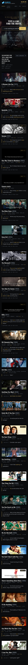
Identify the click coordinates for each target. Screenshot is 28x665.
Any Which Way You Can (12, 628)
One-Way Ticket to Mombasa (13, 160)
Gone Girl (7, 237)
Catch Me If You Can (10, 413)
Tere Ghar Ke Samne (10, 289)
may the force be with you (14, 40)
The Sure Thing (9, 437)
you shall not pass (18, 35)
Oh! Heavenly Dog (10, 342)
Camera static (6, 186)
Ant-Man (7, 370)
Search (3, 6)
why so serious (8, 35)
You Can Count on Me (11, 507)
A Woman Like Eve (10, 84)
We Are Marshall (9, 533)
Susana (6, 136)
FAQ (20, 6)
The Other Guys (9, 211)
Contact (24, 6)
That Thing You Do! (10, 483)
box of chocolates (19, 32)
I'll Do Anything (9, 604)
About (16, 6)
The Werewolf (8, 263)
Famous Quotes (8, 7)
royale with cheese (14, 37)
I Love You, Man (9, 652)
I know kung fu (8, 32)
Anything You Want (10, 392)
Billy (5, 315)
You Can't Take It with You (12, 557)
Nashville (7, 110)
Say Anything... (9, 459)
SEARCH (22, 28)
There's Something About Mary (14, 581)
